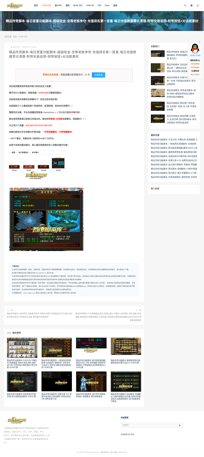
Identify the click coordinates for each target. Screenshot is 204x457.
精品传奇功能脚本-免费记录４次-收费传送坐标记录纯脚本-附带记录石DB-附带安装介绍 (56, 396)
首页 (36, 6)
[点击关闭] (199, 41)
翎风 (68, 6)
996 (99, 6)
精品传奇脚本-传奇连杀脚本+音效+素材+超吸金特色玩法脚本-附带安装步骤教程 (181, 93)
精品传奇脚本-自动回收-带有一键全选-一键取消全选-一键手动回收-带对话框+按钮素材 (181, 68)
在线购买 (98, 75)
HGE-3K (90, 6)
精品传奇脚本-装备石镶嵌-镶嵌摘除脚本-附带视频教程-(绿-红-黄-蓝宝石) (181, 55)
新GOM (58, 6)
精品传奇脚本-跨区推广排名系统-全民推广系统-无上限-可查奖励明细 (181, 106)
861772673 (195, 75)
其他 (115, 6)
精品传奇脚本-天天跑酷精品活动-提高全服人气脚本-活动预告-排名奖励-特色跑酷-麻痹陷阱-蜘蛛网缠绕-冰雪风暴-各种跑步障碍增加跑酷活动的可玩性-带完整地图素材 (108, 317)
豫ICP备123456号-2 (118, 452)
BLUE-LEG (78, 6)
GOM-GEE (46, 6)
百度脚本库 (104, 452)
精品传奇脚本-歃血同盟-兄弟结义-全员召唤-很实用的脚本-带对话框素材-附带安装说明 (181, 119)
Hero (107, 6)
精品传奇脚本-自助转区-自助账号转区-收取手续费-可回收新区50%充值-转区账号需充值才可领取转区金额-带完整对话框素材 (39, 315)
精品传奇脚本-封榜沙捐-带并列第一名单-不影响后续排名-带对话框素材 (181, 81)
